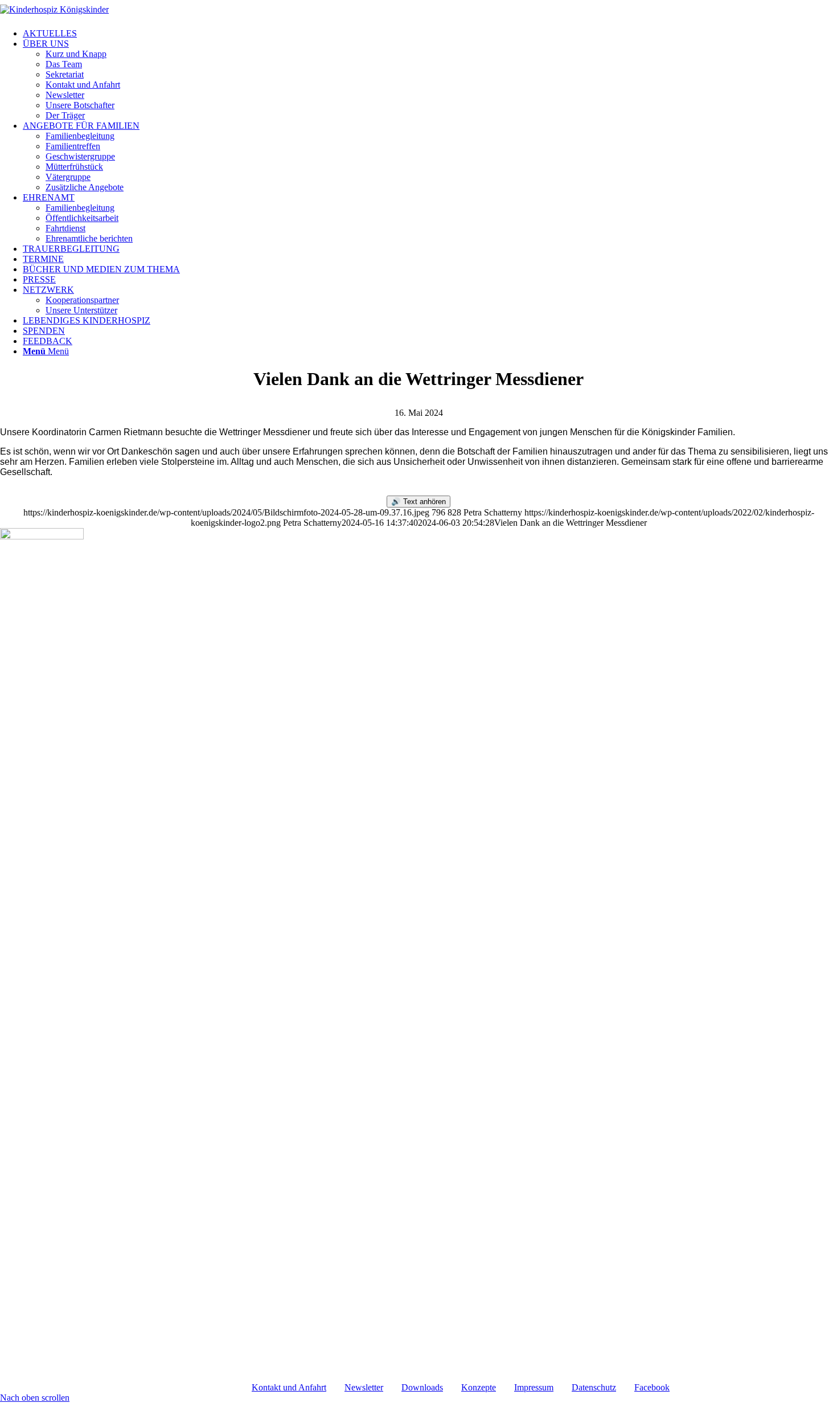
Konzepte (478, 1387)
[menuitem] (430, 33)
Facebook (652, 1387)
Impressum (533, 1387)
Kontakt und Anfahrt (289, 1387)
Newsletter (363, 1387)
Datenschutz (594, 1387)
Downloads (422, 1387)
